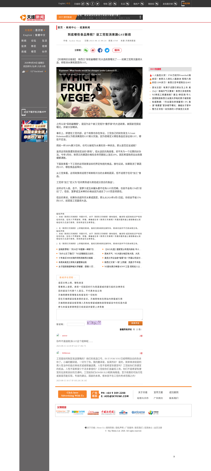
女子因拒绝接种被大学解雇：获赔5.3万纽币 (78, 267)
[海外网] (78, 412)
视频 (44, 46)
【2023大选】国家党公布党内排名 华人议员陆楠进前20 (123, 249)
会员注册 (158, 428)
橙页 (33, 51)
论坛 (33, 40)
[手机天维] (185, 3)
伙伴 (44, 51)
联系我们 (173, 398)
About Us (100, 428)
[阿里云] (63, 412)
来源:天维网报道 (128, 41)
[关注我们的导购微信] (157, 3)
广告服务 (129, 428)
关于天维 (142, 392)
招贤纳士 (148, 428)
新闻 (24, 40)
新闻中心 (71, 27)
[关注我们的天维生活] (127, 3)
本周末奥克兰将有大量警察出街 (73, 262)
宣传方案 (158, 392)
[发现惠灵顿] (175, 3)
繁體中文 (40, 35)
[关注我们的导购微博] (110, 3)
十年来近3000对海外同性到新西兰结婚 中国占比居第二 (78, 258)
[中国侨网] (123, 413)
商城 (24, 51)
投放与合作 (143, 398)
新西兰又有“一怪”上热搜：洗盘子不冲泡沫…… (123, 262)
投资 (24, 46)
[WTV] (153, 413)
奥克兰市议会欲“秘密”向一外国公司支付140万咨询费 (123, 258)
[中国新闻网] (108, 412)
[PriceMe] (138, 412)
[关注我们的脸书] (92, 3)
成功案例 (173, 392)
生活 (44, 40)
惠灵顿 (39, 30)
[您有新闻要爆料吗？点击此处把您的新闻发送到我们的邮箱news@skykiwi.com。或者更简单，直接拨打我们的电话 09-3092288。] (117, 50)
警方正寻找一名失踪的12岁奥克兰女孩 (170, 109)
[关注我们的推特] (97, 3)
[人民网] (93, 413)
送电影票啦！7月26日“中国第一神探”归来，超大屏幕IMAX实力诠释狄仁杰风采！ (78, 249)
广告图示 (158, 398)
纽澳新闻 (85, 27)
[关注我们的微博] (83, 3)
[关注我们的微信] (88, 3)
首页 (60, 27)
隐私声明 (120, 428)
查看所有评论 (126, 329)
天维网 (29, 30)
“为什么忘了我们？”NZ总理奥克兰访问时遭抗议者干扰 (78, 254)
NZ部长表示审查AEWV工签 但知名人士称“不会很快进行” (123, 267)
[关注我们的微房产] (142, 3)
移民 (33, 46)
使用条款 (110, 428)
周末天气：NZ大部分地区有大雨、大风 (121, 254)
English (62, 3)
